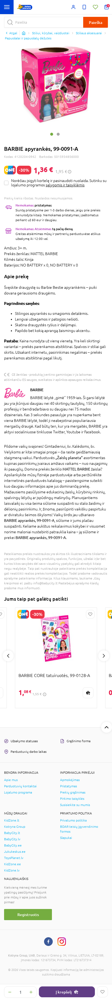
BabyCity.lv (12, 839)
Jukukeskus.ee (15, 852)
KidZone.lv (12, 870)
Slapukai (66, 838)
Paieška (95, 22)
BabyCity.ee (13, 845)
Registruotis (28, 914)
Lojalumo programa (18, 792)
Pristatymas (68, 786)
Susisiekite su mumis (75, 805)
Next (103, 655)
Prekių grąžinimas (72, 792)
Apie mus (11, 780)
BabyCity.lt (12, 833)
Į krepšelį (64, 992)
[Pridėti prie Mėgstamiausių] (102, 991)
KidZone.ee (12, 864)
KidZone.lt (11, 820)
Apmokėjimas (70, 780)
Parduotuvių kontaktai (20, 786)
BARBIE (36, 389)
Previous (8, 655)
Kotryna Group (14, 827)
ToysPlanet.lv (13, 858)
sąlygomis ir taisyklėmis (65, 185)
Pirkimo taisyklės (72, 799)
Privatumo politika (73, 820)
